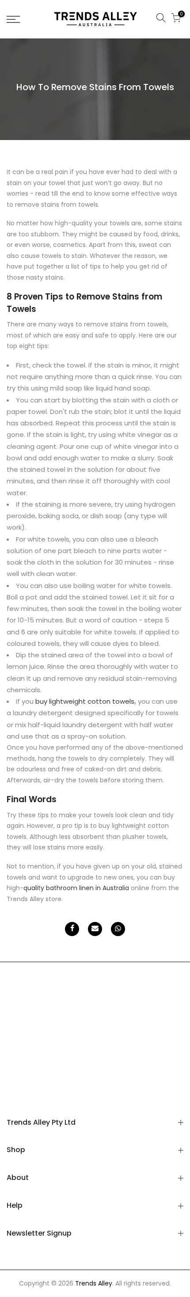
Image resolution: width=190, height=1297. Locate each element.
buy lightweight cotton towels (84, 701)
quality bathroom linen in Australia (76, 888)
